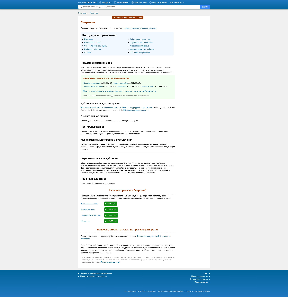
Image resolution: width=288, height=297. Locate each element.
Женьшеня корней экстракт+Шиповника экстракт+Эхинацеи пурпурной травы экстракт (117, 108)
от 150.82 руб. (111, 209)
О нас (205, 273)
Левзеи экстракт (147, 86)
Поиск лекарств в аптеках (110, 262)
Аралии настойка (121, 83)
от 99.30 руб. (110, 204)
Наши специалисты (199, 276)
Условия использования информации (96, 273)
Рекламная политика (199, 279)
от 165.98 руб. (111, 215)
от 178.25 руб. (111, 221)
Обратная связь (201, 282)
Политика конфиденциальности (93, 276)
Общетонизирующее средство (135, 110)
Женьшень (121, 86)
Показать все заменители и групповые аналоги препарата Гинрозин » (119, 91)
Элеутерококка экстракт (93, 86)
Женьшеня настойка (91, 83)
